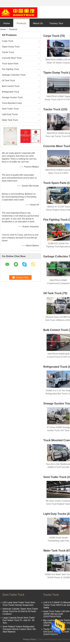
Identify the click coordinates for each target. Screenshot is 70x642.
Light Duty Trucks (10, 114)
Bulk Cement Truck (10, 86)
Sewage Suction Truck (12, 97)
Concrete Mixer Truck (12, 58)
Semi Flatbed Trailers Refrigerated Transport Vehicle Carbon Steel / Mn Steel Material (19, 629)
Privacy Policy (29, 639)
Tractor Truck (8, 52)
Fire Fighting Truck (10, 69)
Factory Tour (56, 23)
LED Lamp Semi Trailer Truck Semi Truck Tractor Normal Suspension (19, 603)
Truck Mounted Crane (12, 103)
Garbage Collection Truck (13, 75)
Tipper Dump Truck (11, 46)
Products (21, 23)
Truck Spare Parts (10, 63)
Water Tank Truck (10, 120)
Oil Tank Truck (8, 80)
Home (6, 23)
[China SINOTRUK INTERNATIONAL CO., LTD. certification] (10, 136)
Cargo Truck (7, 41)
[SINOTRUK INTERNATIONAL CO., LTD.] (18, 12)
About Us (38, 23)
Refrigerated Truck (10, 92)
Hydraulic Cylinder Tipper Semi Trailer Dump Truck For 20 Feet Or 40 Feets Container (20, 611)
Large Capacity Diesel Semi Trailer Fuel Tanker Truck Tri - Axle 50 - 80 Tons (19, 620)
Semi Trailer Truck (10, 109)
